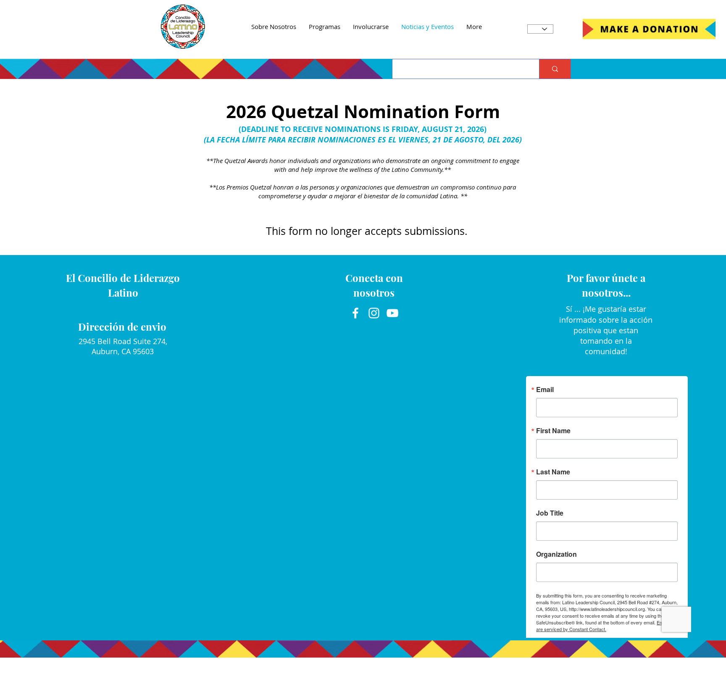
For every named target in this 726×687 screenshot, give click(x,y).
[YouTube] (392, 313)
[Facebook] (355, 313)
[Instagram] (374, 313)
